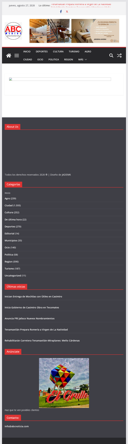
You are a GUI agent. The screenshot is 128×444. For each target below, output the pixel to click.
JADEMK (66, 174)
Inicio (26, 51)
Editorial (9, 233)
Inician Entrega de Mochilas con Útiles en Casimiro (33, 296)
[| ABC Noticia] (9, 56)
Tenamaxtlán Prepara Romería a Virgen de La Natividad (81, 5)
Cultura (58, 51)
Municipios (11, 240)
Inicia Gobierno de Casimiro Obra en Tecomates (32, 307)
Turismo (74, 51)
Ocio (40, 59)
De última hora (13, 219)
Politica (53, 59)
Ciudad (27, 59)
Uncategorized (13, 275)
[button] (85, 59)
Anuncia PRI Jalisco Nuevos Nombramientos (29, 318)
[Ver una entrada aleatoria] (119, 56)
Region (68, 59)
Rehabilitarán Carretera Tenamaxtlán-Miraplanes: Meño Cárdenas (42, 340)
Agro (88, 51)
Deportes (42, 51)
